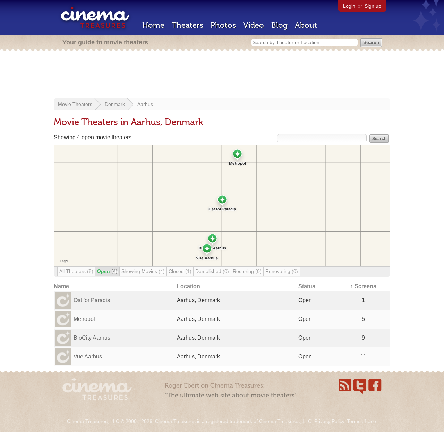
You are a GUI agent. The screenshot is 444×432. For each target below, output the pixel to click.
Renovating (281, 271)
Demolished (212, 271)
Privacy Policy (329, 421)
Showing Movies (143, 271)
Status (306, 286)
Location (188, 286)
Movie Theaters (75, 104)
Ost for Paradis (92, 300)
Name (61, 286)
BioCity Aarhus (92, 338)
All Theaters (76, 271)
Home (153, 25)
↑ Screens (363, 286)
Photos (223, 25)
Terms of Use (361, 421)
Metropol (84, 319)
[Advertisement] (222, 75)
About (306, 25)
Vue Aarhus (88, 356)
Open (107, 271)
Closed (180, 271)
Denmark (115, 104)
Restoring (247, 271)
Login (349, 6)
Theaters (187, 25)
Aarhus (145, 104)
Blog (279, 25)
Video (253, 25)
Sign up (373, 6)
